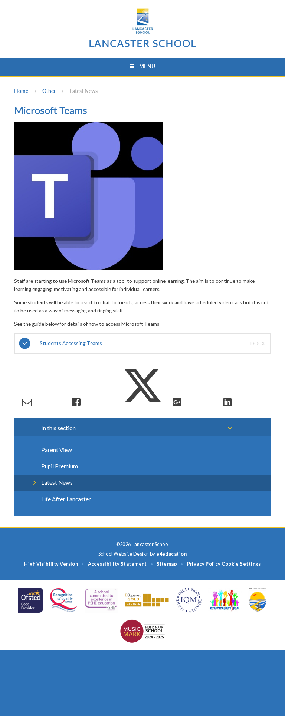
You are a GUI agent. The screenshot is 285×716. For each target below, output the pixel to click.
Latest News (84, 91)
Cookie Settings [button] (241, 564)
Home (21, 91)
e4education (171, 554)
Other (49, 91)
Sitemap (167, 564)
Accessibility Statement (117, 564)
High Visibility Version (51, 564)
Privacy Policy (204, 564)
